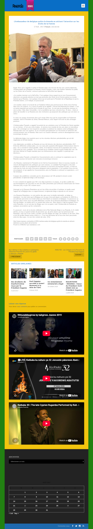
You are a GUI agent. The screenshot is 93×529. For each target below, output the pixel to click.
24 (47, 506)
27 (79, 506)
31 (47, 510)
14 (14, 501)
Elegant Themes (21, 526)
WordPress (39, 526)
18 (57, 501)
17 (47, 501)
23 (36, 506)
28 (14, 510)
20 (79, 501)
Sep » (16, 513)
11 (57, 497)
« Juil (11, 513)
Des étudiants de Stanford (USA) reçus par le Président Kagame (19, 285)
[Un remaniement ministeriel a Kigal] (56, 273)
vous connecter (22, 306)
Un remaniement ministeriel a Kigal (55, 283)
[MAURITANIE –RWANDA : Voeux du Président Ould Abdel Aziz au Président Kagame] (74, 273)
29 (25, 510)
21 (14, 506)
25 (57, 506)
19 (68, 501)
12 (68, 497)
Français (47, 27)
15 (25, 501)
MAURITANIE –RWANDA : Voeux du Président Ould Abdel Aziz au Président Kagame (74, 286)
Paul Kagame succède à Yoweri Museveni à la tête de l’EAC (36, 284)
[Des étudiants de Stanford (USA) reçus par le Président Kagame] (19, 273)
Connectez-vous (64, 526)
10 (47, 497)
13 (79, 497)
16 (36, 501)
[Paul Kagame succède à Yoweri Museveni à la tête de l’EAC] (37, 273)
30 (36, 510)
